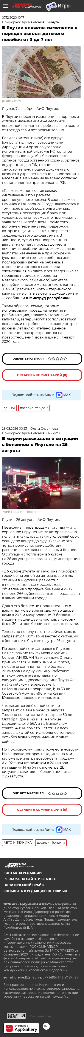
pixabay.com (11, 101)
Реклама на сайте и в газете (29, 879)
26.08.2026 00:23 (14, 429)
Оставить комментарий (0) (42, 375)
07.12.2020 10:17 (13, 18)
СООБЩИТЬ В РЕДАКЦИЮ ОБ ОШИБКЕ (35, 891)
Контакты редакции (22, 873)
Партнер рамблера (40, 1016)
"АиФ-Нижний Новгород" (22, 512)
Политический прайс (23, 885)
